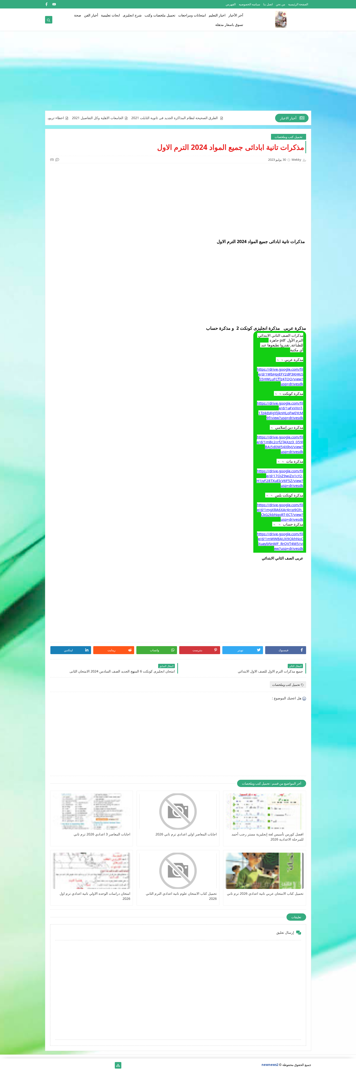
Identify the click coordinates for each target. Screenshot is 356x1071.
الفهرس (231, 4)
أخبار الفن (91, 15)
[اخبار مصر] (110, 1065)
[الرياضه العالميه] (64, 1065)
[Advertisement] (178, 73)
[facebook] (46, 4)
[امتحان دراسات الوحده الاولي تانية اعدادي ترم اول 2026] (91, 871)
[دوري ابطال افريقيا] (87, 1065)
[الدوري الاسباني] (48, 1065)
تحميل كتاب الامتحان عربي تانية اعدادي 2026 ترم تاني (265, 893)
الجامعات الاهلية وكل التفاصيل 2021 (124, 118)
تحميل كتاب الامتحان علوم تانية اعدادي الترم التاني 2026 (181, 896)
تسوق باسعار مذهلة (229, 24)
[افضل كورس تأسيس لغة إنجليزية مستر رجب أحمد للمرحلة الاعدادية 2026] (264, 811)
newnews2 (270, 1065)
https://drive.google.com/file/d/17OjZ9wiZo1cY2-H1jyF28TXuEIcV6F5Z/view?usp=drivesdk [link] (279, 478)
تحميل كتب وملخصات (288, 137)
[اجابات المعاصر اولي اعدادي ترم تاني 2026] (178, 811)
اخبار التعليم (217, 15)
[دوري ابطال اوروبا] (95, 1065)
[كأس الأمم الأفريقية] (102, 1065)
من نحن (280, 4)
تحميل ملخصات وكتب (160, 15)
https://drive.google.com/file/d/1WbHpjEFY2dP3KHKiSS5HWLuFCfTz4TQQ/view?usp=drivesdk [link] (280, 376)
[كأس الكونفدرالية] (79, 1065)
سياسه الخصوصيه (249, 4)
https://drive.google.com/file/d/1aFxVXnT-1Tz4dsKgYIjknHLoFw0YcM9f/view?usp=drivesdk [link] (280, 410)
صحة (77, 15)
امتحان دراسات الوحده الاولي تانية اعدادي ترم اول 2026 (95, 896)
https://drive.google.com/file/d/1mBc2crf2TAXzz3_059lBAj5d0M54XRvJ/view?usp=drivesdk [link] (280, 444)
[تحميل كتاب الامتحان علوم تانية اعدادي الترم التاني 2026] (178, 871)
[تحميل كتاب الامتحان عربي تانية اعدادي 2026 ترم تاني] (264, 871)
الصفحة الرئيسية (298, 4)
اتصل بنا (268, 4)
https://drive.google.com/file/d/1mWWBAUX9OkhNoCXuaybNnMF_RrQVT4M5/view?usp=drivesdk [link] (280, 541)
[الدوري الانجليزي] (71, 1065)
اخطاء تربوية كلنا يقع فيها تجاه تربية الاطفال (59, 118)
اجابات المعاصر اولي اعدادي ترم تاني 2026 (186, 834)
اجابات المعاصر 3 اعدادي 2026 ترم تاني (102, 834)
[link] (279, 558)
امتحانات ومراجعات (192, 15)
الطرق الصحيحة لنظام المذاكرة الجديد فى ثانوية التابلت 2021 (201, 118)
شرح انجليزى (132, 15)
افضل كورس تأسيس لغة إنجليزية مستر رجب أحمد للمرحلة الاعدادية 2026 (267, 837)
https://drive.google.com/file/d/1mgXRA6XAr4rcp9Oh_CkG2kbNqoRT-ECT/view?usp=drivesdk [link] (280, 512)
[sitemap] (118, 1065)
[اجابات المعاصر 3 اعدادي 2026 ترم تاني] (91, 811)
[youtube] (54, 4)
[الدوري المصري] (56, 1065)
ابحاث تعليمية (110, 15)
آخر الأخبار (235, 15)
